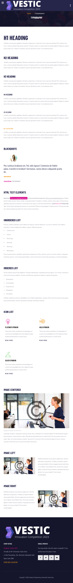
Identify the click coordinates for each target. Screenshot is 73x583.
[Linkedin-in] (51, 557)
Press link (65, 203)
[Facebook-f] (40, 557)
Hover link (58, 203)
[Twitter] (45, 557)
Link (53, 203)
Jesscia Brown (7, 181)
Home (29, 13)
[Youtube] (56, 557)
